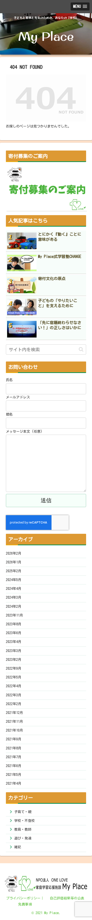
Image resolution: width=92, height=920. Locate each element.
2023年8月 (13, 624)
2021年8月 (13, 748)
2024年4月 (13, 588)
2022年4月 (13, 686)
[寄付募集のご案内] (47, 188)
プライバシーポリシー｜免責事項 (25, 901)
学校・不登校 (24, 820)
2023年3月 (13, 650)
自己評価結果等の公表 (67, 898)
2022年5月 (13, 677)
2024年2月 (13, 606)
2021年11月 (14, 721)
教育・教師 (22, 829)
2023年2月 (13, 659)
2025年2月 (13, 571)
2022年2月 (13, 704)
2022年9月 (13, 668)
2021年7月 (13, 757)
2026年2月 (13, 553)
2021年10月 (14, 730)
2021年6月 (13, 766)
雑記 (17, 847)
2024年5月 (13, 580)
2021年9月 (13, 739)
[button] (81, 349)
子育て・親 (22, 812)
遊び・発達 (22, 838)
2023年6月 (13, 633)
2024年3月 (13, 597)
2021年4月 (13, 783)
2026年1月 (13, 562)
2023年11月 (14, 615)
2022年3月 (13, 695)
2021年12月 (14, 712)
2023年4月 (13, 641)
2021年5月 (13, 774)
